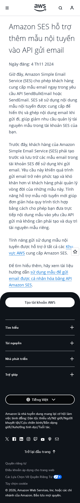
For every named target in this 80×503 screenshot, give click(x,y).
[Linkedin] (21, 439)
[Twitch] (35, 439)
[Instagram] (28, 439)
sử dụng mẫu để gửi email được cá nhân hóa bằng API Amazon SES (40, 278)
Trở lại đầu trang (37, 451)
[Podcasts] (50, 439)
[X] (7, 439)
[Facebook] (14, 439)
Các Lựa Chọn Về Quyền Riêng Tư (28, 477)
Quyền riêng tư (15, 463)
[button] (40, 302)
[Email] (57, 439)
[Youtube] (42, 439)
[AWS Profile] (72, 8)
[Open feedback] (75, 252)
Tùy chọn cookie (16, 483)
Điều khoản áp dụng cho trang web (29, 470)
